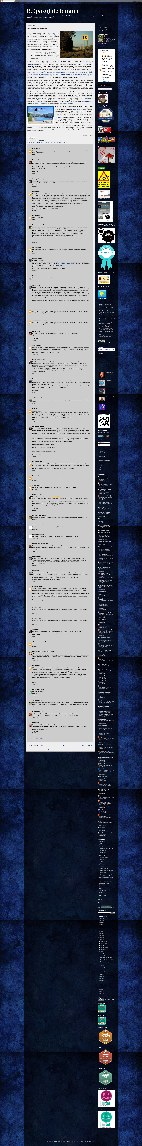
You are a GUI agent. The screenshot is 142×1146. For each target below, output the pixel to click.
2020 (100, 931)
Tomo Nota (102, 800)
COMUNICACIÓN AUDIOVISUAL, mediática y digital (106, 575)
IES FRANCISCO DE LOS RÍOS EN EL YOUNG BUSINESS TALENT (106, 772)
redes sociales (62, 142)
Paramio (34, 570)
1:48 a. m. (35, 456)
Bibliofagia (102, 518)
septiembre (103, 947)
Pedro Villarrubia (70, 72)
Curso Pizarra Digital (104, 311)
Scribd (104, 436)
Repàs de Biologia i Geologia (106, 874)
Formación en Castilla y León (105, 503)
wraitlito (34, 722)
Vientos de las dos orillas (105, 875)
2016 (100, 939)
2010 (100, 985)
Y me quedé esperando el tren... (106, 877)
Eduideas (101, 624)
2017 (100, 937)
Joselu (34, 285)
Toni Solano (35, 700)
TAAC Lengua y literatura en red (106, 306)
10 (92, 135)
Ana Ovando (43, 72)
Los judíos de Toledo (104, 779)
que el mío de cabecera (69, 263)
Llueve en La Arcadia (104, 751)
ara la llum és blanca (104, 733)
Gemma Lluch (103, 676)
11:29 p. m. (35, 403)
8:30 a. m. (35, 173)
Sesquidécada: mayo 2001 (106, 959)
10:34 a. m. (35, 684)
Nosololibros (102, 769)
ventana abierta (88, 101)
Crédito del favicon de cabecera (37, 1134)
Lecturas (101, 454)
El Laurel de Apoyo (104, 644)
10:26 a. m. (35, 660)
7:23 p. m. (35, 340)
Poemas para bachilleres (109, 389)
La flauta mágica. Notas (104, 543)
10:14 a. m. (35, 242)
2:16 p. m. (35, 280)
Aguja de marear (103, 483)
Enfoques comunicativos (105, 304)
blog (40, 142)
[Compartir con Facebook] (33, 138)
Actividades (102, 462)
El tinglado (101, 859)
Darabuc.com (102, 591)
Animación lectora (103, 453)
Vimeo (112, 907)
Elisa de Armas (51, 72)
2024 (100, 922)
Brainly (100, 888)
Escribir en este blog (40, 103)
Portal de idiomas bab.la (105, 886)
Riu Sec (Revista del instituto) (106, 331)
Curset (107, 405)
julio (102, 951)
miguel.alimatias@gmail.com (40, 641)
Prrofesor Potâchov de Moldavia (106, 870)
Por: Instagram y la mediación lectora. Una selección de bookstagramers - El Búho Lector (106, 557)
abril (102, 965)
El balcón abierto (103, 856)
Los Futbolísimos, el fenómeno (106, 747)
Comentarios (103, 445)
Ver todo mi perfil (102, 45)
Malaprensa (102, 866)
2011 (100, 983)
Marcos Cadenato (37, 359)
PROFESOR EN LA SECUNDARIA (104, 790)
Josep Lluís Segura (37, 309)
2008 (100, 989)
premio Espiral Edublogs (39, 92)
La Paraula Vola (103, 686)
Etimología (101, 885)
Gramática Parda (103, 681)
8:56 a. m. (35, 210)
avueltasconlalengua (104, 512)
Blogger (93, 1141)
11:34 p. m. (35, 602)
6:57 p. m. (35, 315)
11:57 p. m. (35, 613)
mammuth (78, 1141)
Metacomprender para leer (106, 757)
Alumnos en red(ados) (105, 496)
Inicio (62, 745)
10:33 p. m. (35, 354)
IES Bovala (77, 109)
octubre (103, 945)
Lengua (100, 465)
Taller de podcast (103, 335)
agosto (102, 949)
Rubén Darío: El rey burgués (105, 765)
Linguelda (102, 737)
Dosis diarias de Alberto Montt (106, 848)
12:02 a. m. (35, 636)
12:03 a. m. (35, 717)
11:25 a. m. (35, 253)
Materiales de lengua (104, 883)
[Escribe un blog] (30, 138)
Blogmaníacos (36, 711)
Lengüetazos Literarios (105, 711)
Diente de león (103, 604)
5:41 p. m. (35, 480)
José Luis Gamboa (49, 74)
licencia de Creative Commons (106, 343)
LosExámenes (102, 890)
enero (102, 972)
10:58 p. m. (35, 529)
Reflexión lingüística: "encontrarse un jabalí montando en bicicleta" (106, 607)
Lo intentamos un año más (105, 817)
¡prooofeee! (102, 827)
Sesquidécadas (102, 456)
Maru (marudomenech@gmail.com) (42, 651)
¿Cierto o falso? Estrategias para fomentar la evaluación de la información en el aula (106, 740)
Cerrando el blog (103, 626)
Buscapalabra (102, 894)
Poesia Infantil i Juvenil (105, 783)
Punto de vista (102, 872)
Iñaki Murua (35, 258)
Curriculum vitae (103, 30)
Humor (100, 467)
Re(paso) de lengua (52, 11)
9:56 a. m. (35, 219)
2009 (100, 987)
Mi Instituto (101, 333)
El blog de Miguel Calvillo (106, 630)
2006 (100, 993)
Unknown (35, 191)
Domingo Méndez (60, 74)
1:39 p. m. (35, 270)
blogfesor (44, 142)
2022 (100, 927)
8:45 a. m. (35, 186)
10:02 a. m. (35, 470)
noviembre (103, 943)
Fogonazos (101, 861)
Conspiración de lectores (105, 585)
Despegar (101, 682)
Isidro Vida (86, 74)
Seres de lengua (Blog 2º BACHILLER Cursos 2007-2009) (106, 325)
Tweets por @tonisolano (103, 432)
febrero (102, 970)
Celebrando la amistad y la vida (106, 797)
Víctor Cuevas (78, 74)
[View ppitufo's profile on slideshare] (107, 436)
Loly (33, 378)
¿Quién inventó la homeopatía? (106, 600)
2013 (100, 978)
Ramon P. (35, 159)
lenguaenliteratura (104, 706)
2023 (100, 925)
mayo (102, 955)
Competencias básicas (104, 460)
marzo (102, 967)
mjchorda (35, 556)
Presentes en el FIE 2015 (105, 665)
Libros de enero (102, 829)
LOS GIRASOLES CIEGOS (105, 508)
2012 (100, 980)
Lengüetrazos (102, 719)
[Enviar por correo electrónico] (28, 138)
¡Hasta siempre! (102, 811)
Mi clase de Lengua (104, 763)
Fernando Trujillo (80, 72)
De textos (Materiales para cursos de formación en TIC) (106, 329)
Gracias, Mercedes (110, 396)
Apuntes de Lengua (104, 502)
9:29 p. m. (35, 519)
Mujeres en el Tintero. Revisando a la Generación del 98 (106, 695)
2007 (100, 991)
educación (55, 142)
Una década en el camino (37, 29)
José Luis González (74, 71)
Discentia (101, 846)
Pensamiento (102, 792)
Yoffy (100, 821)
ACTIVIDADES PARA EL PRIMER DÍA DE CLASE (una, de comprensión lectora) (106, 714)
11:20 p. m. (35, 392)
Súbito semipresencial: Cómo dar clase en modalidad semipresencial (106, 632)
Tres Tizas (102, 809)
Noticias (101, 469)
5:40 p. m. (35, 565)
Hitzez (100, 863)
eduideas (35, 247)
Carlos (34, 629)
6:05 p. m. (35, 735)
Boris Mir (34, 409)
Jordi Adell (101, 865)
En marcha (108, 380)
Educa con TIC (102, 850)
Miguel (34, 331)
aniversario (36, 142)
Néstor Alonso (89, 72)
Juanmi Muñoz (70, 74)
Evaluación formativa (104, 621)
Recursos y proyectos (104, 29)
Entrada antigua (87, 745)
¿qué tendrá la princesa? (105, 832)
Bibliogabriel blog (104, 525)
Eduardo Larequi (84, 71)
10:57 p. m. (35, 373)
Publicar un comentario (37, 738)
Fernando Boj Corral (38, 515)
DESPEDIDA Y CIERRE (104, 563)
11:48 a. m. (35, 695)
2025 (100, 920)
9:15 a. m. (35, 646)
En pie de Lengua (103, 664)
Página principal (103, 27)
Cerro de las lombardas (105, 541)
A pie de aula (102, 476)
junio (102, 953)
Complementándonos (104, 567)
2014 (100, 976)
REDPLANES (102, 677)
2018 (100, 935)
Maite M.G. (35, 148)
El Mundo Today (103, 896)
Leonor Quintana (60, 72)
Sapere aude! (102, 795)
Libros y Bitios (103, 725)
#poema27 (101, 451)
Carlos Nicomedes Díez (38, 543)
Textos (100, 471)
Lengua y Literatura (104, 700)
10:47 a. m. (35, 551)
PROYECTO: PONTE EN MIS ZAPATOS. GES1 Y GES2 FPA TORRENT (106, 653)
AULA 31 (101, 507)
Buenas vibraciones (103, 845)
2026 (100, 918)
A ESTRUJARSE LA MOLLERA (106, 660)
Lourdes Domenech (63, 71)
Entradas (102, 442)
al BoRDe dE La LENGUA (105, 489)
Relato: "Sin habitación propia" (106, 707)
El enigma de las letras (105, 637)
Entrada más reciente (35, 745)
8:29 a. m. (35, 154)
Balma (34, 275)
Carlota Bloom (36, 398)
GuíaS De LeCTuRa (103, 834)
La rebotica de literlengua (105, 692)
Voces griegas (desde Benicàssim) (104, 815)
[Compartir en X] (31, 138)
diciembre (103, 941)
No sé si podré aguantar (109, 373)
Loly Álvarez (35, 461)
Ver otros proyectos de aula (105, 336)
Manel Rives (35, 494)
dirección (50, 142)
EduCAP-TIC (102, 619)
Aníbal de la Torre (103, 841)
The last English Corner (104, 526)
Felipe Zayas (35, 72)
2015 (100, 974)
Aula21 (100, 843)
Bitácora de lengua (104, 530)
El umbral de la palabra (105, 650)
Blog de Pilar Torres (104, 532)
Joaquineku (35, 345)
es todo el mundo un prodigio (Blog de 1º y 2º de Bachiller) (106, 322)
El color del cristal (103, 857)
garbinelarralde (36, 524)
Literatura (101, 463)
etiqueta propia (59, 265)
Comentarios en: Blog (105, 554)
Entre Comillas (103, 669)
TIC (100, 458)
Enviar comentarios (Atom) (42, 749)
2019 (100, 933)
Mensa (100, 892)
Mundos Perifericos (103, 868)
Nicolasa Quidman (37, 225)
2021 (100, 929)
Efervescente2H (103, 854)
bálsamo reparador (68, 103)
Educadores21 (102, 852)
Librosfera (102, 732)
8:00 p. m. (35, 510)
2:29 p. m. (35, 304)
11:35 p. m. (35, 421)
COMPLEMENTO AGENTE (106, 562)
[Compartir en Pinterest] (34, 138)
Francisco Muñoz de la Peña (35, 74)
